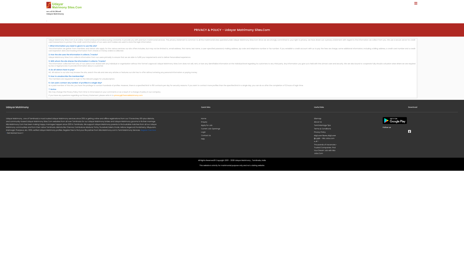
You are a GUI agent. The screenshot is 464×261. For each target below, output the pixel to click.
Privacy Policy (320, 132)
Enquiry (204, 122)
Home (203, 118)
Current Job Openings (210, 128)
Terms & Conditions (322, 128)
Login (203, 132)
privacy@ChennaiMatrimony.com (128, 95)
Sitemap (317, 118)
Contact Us (206, 135)
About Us (318, 122)
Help (203, 139)
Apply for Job (206, 125)
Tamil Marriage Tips (322, 125)
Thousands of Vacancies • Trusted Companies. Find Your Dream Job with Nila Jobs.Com (325, 149)
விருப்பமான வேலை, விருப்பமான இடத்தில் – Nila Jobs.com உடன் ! (325, 138)
